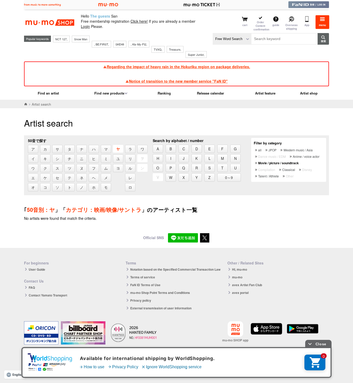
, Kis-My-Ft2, (139, 44)
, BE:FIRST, (101, 44)
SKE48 (120, 44)
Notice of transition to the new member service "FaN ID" (178, 81)
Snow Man (80, 39)
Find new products (109, 93)
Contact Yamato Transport (48, 295)
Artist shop (309, 93)
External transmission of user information (160, 308)
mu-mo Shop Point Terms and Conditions (160, 292)
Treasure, (175, 49)
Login (85, 26)
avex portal (240, 292)
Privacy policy (140, 300)
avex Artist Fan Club (247, 285)
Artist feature (265, 93)
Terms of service (142, 277)
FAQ (32, 287)
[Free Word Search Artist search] (232, 39)
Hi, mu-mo (239, 269)
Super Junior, (196, 54)
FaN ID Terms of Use (145, 285)
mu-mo (237, 277)
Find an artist (48, 93)
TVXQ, (158, 49)
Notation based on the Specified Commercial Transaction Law (175, 269)
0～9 (229, 177)
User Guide (37, 269)
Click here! (139, 21)
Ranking (164, 93)
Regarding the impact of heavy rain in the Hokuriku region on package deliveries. (178, 66)
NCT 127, (61, 39)
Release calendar (210, 93)
